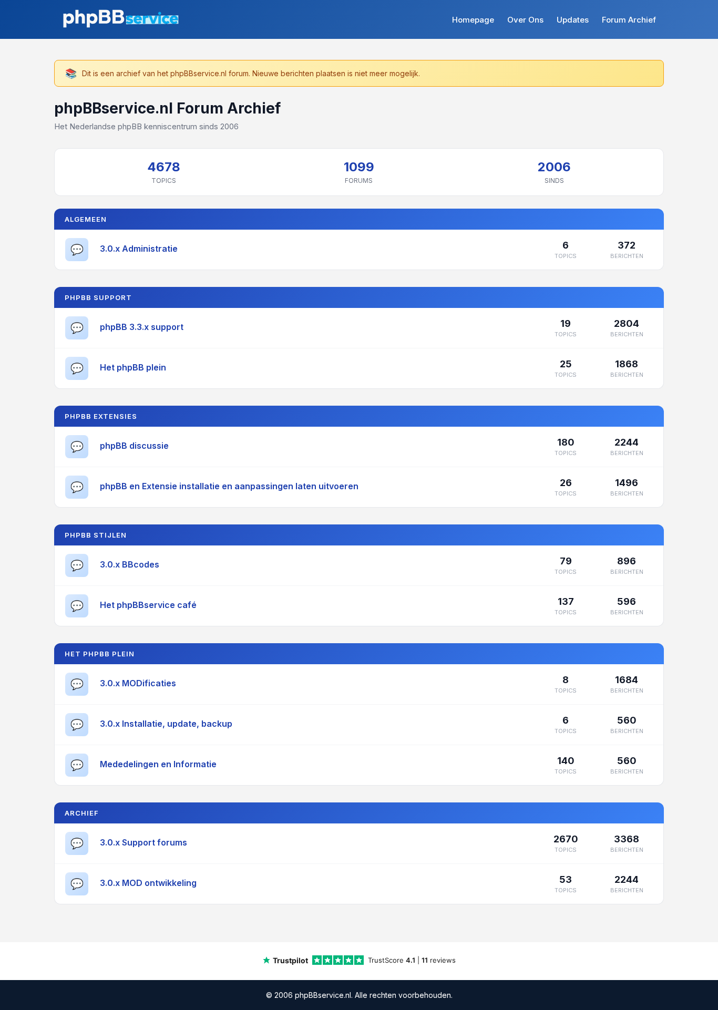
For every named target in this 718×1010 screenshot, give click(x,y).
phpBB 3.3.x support (141, 327)
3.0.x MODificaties (138, 683)
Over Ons (525, 20)
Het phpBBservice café (148, 605)
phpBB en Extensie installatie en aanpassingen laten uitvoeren (229, 486)
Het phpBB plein (133, 367)
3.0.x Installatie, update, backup (166, 723)
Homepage (473, 20)
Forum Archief (629, 20)
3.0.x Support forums (143, 842)
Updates (573, 20)
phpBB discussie (134, 445)
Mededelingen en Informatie (158, 764)
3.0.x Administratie (139, 248)
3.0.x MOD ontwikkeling (148, 883)
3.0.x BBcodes (129, 564)
